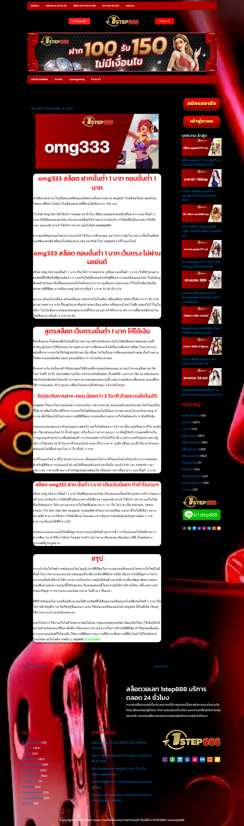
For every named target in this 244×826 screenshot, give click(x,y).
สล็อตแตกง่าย (191, 456)
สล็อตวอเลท (189, 435)
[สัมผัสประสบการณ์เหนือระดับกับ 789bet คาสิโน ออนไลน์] (202, 314)
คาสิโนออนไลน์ (191, 415)
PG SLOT (96, 79)
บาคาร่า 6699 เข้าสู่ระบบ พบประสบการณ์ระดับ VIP (199, 361)
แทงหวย (187, 489)
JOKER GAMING (39, 79)
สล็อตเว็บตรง (190, 449)
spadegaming (76, 79)
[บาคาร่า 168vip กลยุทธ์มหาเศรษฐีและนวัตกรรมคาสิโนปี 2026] (202, 177)
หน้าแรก (35, 5)
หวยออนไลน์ (189, 462)
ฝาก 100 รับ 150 (110, 5)
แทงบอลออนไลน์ (192, 482)
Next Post (163, 666)
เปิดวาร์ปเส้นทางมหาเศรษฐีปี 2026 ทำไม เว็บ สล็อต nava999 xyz (202, 231)
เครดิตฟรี (188, 469)
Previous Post (34, 666)
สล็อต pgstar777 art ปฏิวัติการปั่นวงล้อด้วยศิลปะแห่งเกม (201, 162)
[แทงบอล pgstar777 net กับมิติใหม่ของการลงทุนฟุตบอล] (202, 248)
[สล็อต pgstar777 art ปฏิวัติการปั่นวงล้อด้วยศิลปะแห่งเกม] (202, 146)
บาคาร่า (186, 429)
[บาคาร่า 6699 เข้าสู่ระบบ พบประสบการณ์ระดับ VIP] (202, 345)
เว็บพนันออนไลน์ (192, 476)
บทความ (130, 5)
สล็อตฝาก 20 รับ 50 (56, 5)
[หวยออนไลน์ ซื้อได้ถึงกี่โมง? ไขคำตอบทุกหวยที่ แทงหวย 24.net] (202, 376)
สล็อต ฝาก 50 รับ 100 (84, 5)
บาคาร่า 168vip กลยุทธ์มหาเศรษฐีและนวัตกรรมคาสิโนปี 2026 (199, 195)
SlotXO (58, 79)
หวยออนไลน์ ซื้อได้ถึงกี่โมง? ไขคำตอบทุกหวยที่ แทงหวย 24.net (201, 392)
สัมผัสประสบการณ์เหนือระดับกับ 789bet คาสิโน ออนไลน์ (201, 330)
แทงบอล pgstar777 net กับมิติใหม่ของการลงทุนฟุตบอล (201, 264)
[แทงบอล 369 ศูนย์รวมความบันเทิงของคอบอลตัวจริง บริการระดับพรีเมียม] (202, 279)
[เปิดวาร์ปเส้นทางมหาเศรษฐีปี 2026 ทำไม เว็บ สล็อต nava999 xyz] (202, 213)
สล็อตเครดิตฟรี (191, 442)
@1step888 (92, 639)
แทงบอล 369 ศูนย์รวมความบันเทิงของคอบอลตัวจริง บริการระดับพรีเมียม (201, 297)
